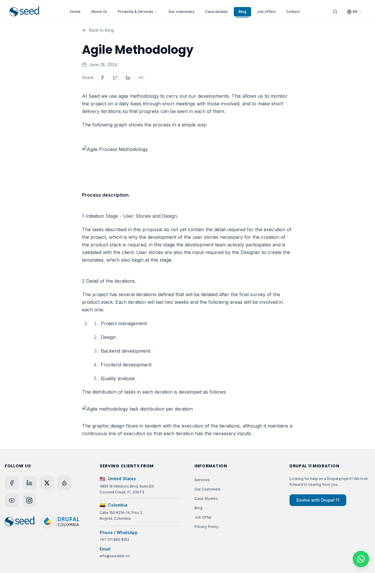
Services (202, 480)
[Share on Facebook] (102, 77)
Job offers (266, 11)
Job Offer (203, 517)
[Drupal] (64, 483)
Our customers (181, 11)
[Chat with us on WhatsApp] (361, 559)
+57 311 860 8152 (114, 539)
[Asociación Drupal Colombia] (59, 521)
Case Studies (206, 498)
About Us (99, 11)
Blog (242, 11)
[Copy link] (141, 77)
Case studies (216, 11)
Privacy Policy (207, 526)
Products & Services (135, 11)
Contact (293, 11)
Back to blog (101, 30)
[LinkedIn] (29, 483)
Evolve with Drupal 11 (317, 499)
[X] (47, 483)
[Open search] (335, 12)
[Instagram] (29, 500)
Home (75, 11)
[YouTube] (12, 500)
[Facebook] (12, 483)
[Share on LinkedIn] (128, 77)
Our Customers (208, 489)
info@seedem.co (115, 556)
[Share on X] (115, 77)
